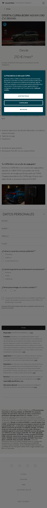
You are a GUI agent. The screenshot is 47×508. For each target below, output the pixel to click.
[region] (23, 93)
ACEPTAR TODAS (23, 96)
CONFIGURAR (23, 103)
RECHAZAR (23, 109)
